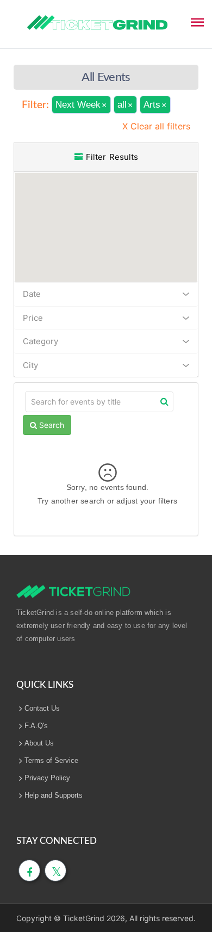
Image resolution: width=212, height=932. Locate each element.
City (30, 365)
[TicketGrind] (97, 23)
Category (40, 341)
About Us (39, 743)
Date (32, 294)
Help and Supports (53, 795)
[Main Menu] (197, 21)
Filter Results (110, 157)
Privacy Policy (47, 778)
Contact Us (42, 708)
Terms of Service (51, 760)
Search (50, 425)
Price (33, 318)
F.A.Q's (36, 726)
